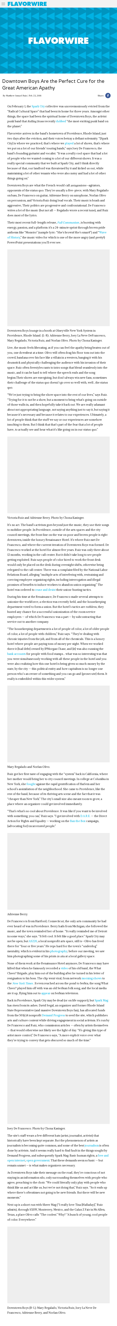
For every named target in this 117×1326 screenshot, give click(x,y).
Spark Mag (101, 1000)
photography (58, 951)
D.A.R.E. (85, 816)
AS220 (33, 941)
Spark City (38, 106)
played (69, 143)
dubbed (61, 121)
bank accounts (16, 654)
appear (45, 993)
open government (38, 1160)
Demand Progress (53, 1015)
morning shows (92, 978)
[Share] (108, 96)
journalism (92, 1145)
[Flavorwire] (27, 4)
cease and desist (45, 590)
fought (31, 784)
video (64, 968)
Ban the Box (78, 821)
